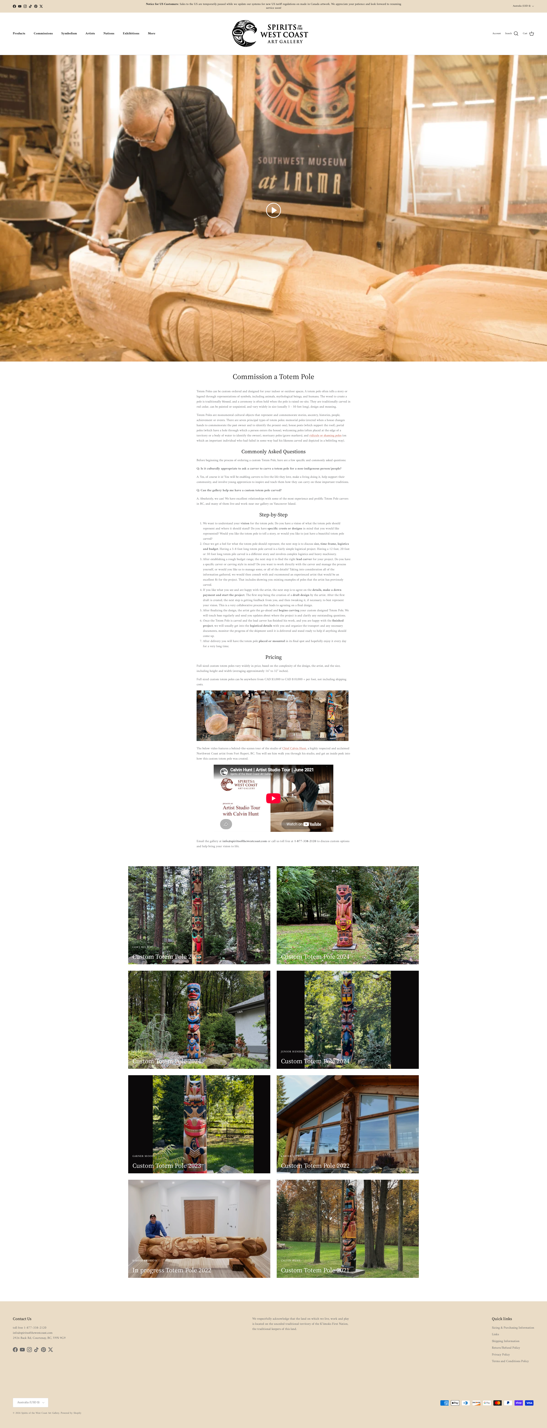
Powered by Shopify (71, 1413)
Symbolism (69, 33)
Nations (108, 33)
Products (19, 33)
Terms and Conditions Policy (510, 1361)
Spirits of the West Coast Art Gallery (40, 1413)
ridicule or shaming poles (325, 436)
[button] (273, 210)
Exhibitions (131, 33)
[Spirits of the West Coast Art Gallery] (273, 34)
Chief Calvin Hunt (294, 748)
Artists (90, 33)
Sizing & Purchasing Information (513, 1328)
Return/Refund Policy (506, 1348)
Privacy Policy (501, 1355)
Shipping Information (505, 1341)
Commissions (43, 33)
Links (495, 1334)
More (151, 33)
